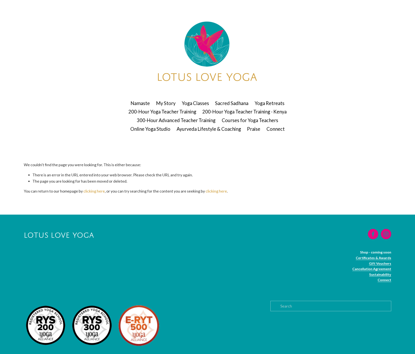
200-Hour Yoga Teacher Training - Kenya (244, 112)
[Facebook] (373, 234)
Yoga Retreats (269, 103)
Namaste (140, 103)
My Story (166, 103)
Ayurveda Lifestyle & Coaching (209, 129)
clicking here (94, 191)
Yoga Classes (195, 103)
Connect (276, 129)
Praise (253, 129)
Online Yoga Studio (150, 129)
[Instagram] (386, 234)
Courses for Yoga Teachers (250, 120)
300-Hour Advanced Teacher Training (176, 120)
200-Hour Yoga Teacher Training (162, 112)
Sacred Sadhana (231, 103)
